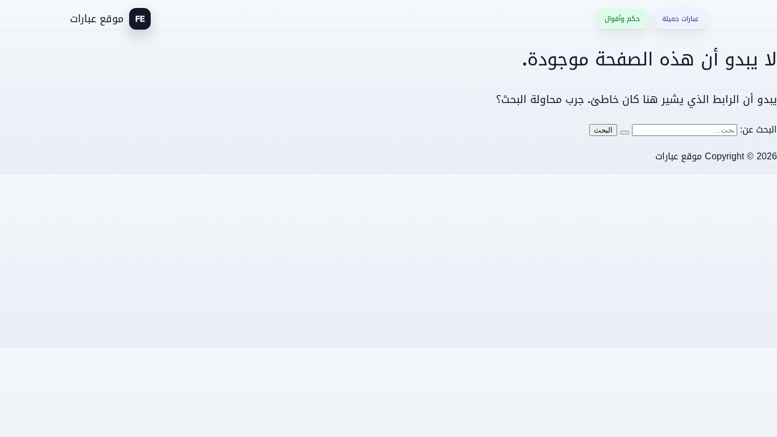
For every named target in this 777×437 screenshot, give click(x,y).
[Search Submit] (624, 132)
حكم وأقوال (622, 19)
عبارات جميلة (680, 19)
